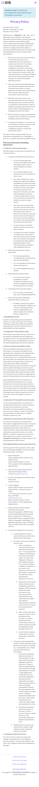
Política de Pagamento (19, 764)
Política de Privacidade (19, 760)
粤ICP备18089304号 (19, 769)
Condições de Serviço (19, 757)
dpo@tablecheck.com (21, 474)
